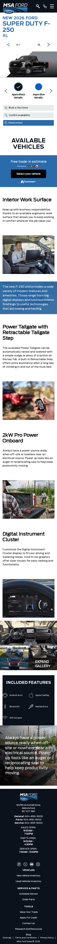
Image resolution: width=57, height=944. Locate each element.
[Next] (8, 45)
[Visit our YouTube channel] (32, 864)
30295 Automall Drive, (28, 805)
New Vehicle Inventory (28, 876)
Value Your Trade (28, 912)
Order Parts (28, 899)
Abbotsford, (28, 808)
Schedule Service (28, 894)
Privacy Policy (47, 938)
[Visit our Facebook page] (19, 864)
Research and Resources (28, 929)
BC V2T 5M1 (28, 811)
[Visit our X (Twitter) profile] (25, 864)
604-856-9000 (34, 816)
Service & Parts (28, 888)
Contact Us (28, 923)
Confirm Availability (19, 115)
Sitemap (7, 938)
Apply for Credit (28, 918)
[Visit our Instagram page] (38, 864)
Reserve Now (15, 123)
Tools (28, 907)
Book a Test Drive (18, 108)
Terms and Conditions (26, 938)
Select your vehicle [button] (28, 174)
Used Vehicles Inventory (28, 881)
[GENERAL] (45, 6)
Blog (28, 935)
